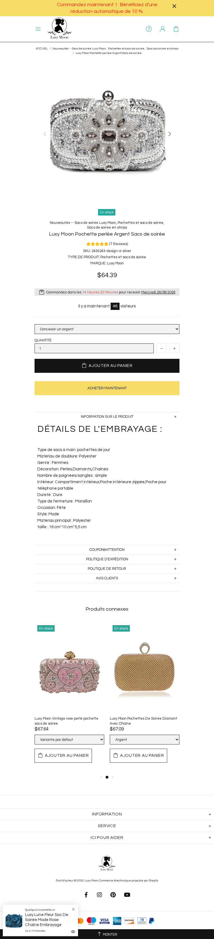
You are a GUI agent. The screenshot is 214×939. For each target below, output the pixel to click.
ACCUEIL (42, 48)
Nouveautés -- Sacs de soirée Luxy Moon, (79, 48)
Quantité (43, 340)
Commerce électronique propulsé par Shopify (128, 880)
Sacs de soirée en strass (163, 48)
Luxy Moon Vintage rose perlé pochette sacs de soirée (66, 721)
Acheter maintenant (107, 388)
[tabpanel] (69, 698)
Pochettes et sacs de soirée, (126, 48)
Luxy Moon (59, 29)
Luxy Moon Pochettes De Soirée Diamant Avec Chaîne (143, 721)
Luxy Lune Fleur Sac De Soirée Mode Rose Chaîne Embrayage (46, 920)
